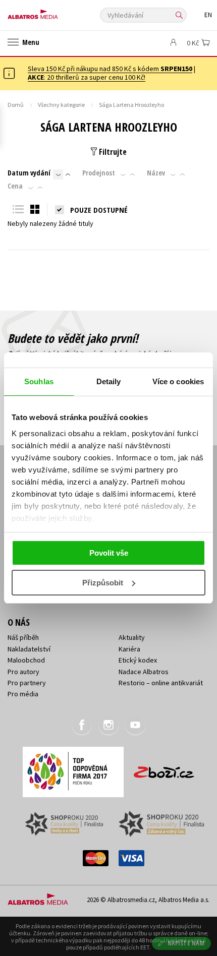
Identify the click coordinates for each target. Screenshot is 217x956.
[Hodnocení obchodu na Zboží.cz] (164, 768)
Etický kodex (138, 660)
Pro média (23, 693)
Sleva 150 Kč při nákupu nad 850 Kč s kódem (110, 68)
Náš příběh (23, 637)
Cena (15, 186)
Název (156, 172)
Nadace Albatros (144, 671)
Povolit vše (108, 553)
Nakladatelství (29, 648)
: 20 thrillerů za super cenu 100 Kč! (86, 77)
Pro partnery (27, 682)
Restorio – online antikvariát (161, 682)
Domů (16, 104)
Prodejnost (98, 172)
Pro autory (23, 671)
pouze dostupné (99, 210)
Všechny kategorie (61, 104)
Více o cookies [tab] (178, 381)
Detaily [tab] (108, 381)
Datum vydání (29, 172)
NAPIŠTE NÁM (186, 943)
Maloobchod (26, 660)
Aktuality (132, 637)
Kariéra (129, 648)
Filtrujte (112, 151)
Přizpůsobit (102, 582)
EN (208, 15)
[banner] (53, 12)
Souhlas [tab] (38, 381)
